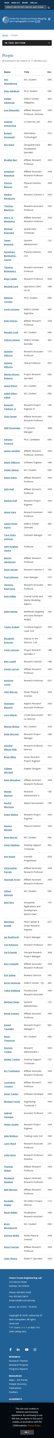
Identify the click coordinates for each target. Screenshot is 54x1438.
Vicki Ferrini (10, 416)
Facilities (13, 1391)
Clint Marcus (11, 692)
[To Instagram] (36, 1350)
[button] (49, 18)
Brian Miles (10, 757)
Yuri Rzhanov (11, 944)
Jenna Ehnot (10, 385)
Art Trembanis (12, 1071)
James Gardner (12, 450)
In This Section (15, 42)
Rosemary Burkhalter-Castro (10, 256)
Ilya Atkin (9, 144)
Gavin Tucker (11, 1094)
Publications (15, 1387)
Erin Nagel (9, 856)
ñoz (16, 814)
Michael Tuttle (12, 1101)
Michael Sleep (11, 1002)
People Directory (18, 1383)
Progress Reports (18, 1368)
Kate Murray (10, 837)
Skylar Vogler (11, 1124)
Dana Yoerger (11, 1247)
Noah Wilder (10, 1212)
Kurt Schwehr (11, 964)
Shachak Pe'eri (12, 879)
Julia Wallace (11, 1136)
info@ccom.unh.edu (25, 1300)
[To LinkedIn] (20, 1350)
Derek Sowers (11, 1013)
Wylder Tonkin (12, 1059)
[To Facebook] (12, 1350)
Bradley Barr (10, 160)
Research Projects (18, 1364)
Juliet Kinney (11, 611)
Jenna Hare (10, 512)
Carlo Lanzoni (11, 650)
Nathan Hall (10, 500)
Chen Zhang (10, 1258)
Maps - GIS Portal (18, 1379)
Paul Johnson (11, 577)
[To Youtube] (28, 1350)
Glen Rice (9, 902)
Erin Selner (10, 975)
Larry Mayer (10, 715)
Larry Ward (10, 1143)
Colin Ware (10, 1155)
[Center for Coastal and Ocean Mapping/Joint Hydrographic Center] (24, 19)
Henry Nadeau (12, 845)
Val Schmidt (10, 952)
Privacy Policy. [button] (34, 1425)
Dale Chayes (10, 320)
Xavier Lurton (11, 669)
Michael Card (11, 286)
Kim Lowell (10, 661)
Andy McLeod (11, 734)
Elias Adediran (11, 91)
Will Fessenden (12, 428)
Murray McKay (11, 726)
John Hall (9, 489)
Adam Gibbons (12, 462)
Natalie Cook (11, 332)
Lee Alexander (12, 110)
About (5, 35)
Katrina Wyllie (11, 1235)
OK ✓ (27, 1432)
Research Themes (18, 1360)
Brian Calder (10, 278)
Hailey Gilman (11, 470)
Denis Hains (10, 477)
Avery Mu (9, 814)
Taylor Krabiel (11, 627)
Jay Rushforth (11, 937)
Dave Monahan (12, 780)
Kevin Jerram (11, 569)
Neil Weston (10, 1189)
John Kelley (10, 596)
